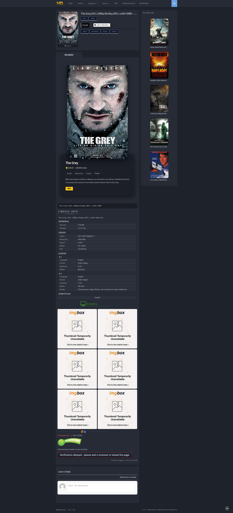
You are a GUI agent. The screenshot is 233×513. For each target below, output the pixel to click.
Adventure (95, 31)
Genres (105, 3)
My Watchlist (144, 3)
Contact (80, 3)
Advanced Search (128, 3)
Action (85, 31)
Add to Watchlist (102, 25)
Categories (92, 3)
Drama (105, 31)
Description (69, 55)
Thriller (114, 31)
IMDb (69, 188)
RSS (116, 3)
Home (71, 3)
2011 (84, 18)
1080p (93, 18)
